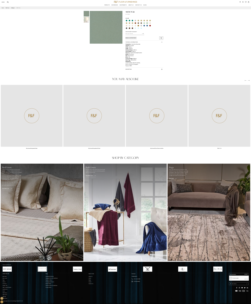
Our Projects (123, 5)
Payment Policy (49, 280)
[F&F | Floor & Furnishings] (125, 2)
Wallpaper (13, 7)
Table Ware (5, 298)
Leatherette (5, 289)
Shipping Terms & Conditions (52, 278)
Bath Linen (5, 278)
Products (107, 5)
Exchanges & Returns (50, 281)
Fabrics (4, 281)
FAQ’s (90, 278)
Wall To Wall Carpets (7, 287)
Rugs (4, 280)
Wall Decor (5, 292)
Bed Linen (5, 276)
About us (131, 5)
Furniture (5, 283)
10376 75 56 (18, 7)
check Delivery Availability (131, 31)
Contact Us (138, 5)
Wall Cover (7, 7)
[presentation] (245, 80)
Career (90, 281)
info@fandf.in (134, 276)
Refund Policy (48, 283)
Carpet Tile (5, 285)
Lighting (4, 296)
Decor (4, 291)
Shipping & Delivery (50, 276)
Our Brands (115, 5)
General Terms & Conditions (51, 285)
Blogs (145, 5)
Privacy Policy (48, 287)
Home (3, 7)
